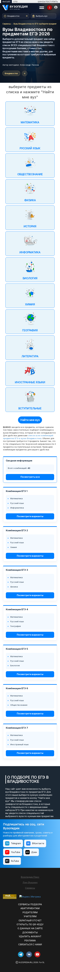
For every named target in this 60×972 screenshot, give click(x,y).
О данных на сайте (30, 928)
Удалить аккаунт (30, 936)
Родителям (30, 912)
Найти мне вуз (30, 419)
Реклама (30, 940)
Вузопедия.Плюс (30, 877)
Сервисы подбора (30, 904)
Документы (30, 932)
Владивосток (11, 73)
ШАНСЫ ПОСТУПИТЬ (48, 1)
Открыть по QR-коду (30, 924)
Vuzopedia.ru (25, 962)
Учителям (30, 916)
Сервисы (6, 24)
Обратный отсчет (30, 920)
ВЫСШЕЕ (6, 1)
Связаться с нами (30, 944)
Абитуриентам (30, 908)
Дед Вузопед (30, 882)
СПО (15, 1)
